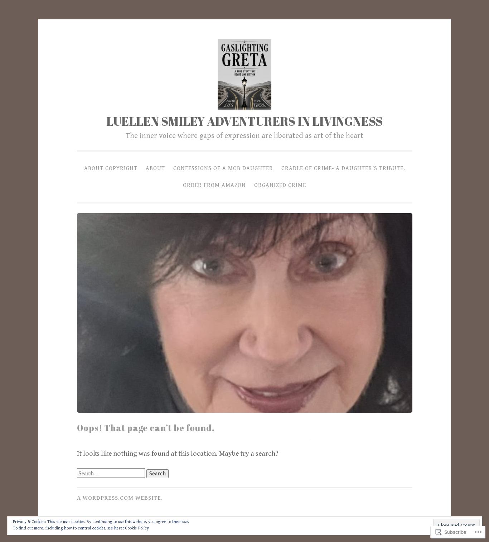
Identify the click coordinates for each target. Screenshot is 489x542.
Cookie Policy (137, 528)
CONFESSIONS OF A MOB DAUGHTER (223, 168)
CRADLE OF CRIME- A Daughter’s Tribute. (343, 168)
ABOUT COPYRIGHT (110, 168)
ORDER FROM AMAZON (214, 185)
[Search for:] (111, 473)
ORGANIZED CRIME (280, 185)
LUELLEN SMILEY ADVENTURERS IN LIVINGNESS (244, 121)
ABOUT (155, 168)
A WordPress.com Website (119, 498)
